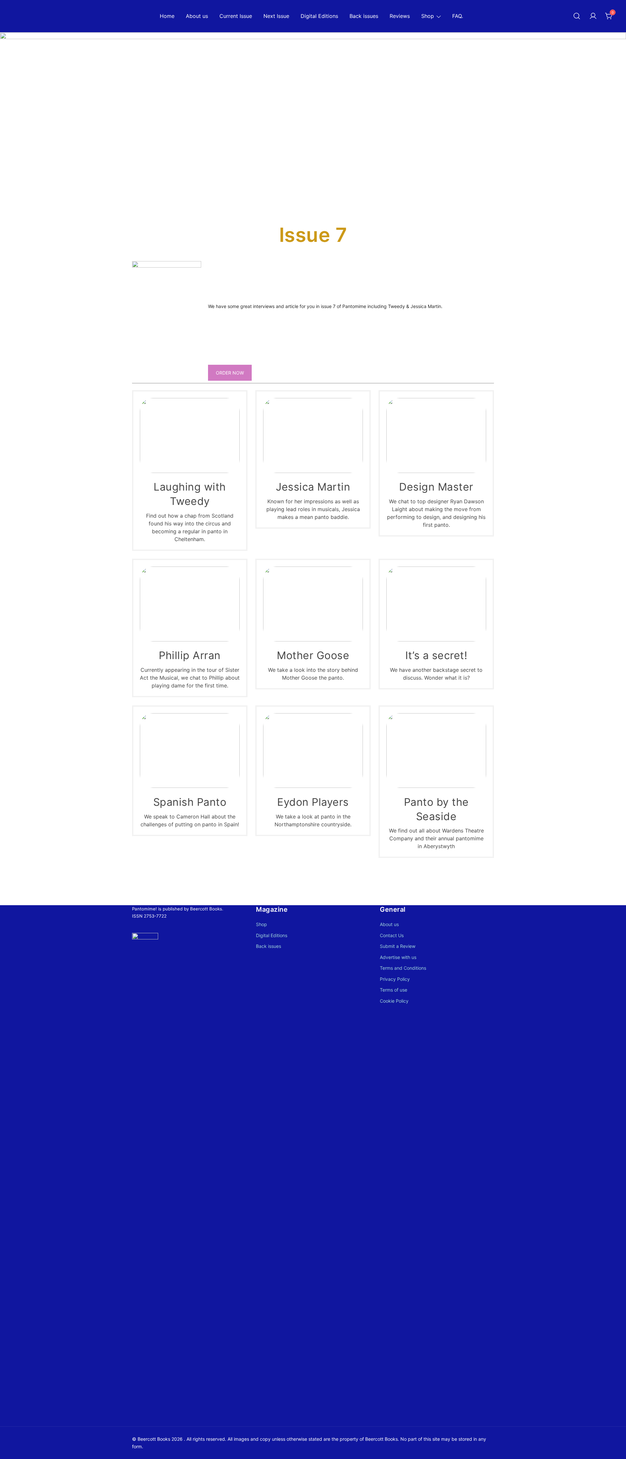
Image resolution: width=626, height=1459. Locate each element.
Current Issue (235, 16)
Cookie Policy (394, 1001)
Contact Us (392, 935)
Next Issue (276, 16)
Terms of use (393, 990)
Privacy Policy (395, 979)
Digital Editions (319, 16)
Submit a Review (397, 946)
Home (167, 16)
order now (230, 373)
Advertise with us (398, 957)
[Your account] (593, 16)
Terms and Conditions (403, 968)
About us (197, 16)
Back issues (364, 16)
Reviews (400, 16)
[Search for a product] (577, 16)
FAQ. (457, 16)
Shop (427, 16)
